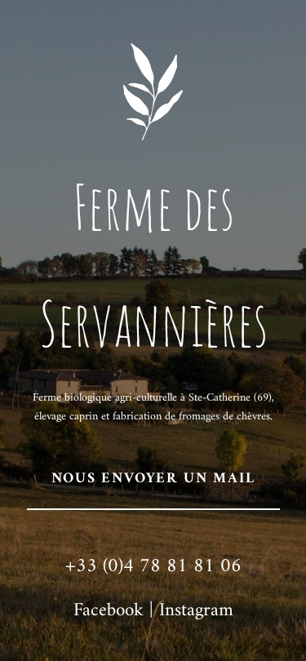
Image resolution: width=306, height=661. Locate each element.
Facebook (108, 611)
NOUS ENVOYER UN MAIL (153, 478)
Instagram (196, 611)
